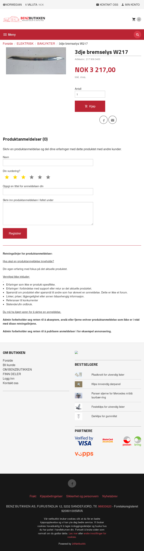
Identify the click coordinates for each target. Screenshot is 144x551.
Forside (8, 43)
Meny (11, 34)
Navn (6, 157)
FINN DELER (12, 374)
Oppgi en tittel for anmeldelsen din (23, 186)
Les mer (73, 533)
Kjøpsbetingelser (51, 496)
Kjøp (92, 106)
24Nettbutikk (79, 543)
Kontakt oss (10, 383)
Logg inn (8, 378)
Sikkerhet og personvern (82, 496)
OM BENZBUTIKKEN (17, 369)
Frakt (33, 496)
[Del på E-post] (112, 120)
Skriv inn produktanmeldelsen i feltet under (28, 200)
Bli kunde (9, 365)
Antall (78, 88)
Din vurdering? (11, 171)
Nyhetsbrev (110, 496)
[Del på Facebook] (103, 120)
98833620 (105, 506)
